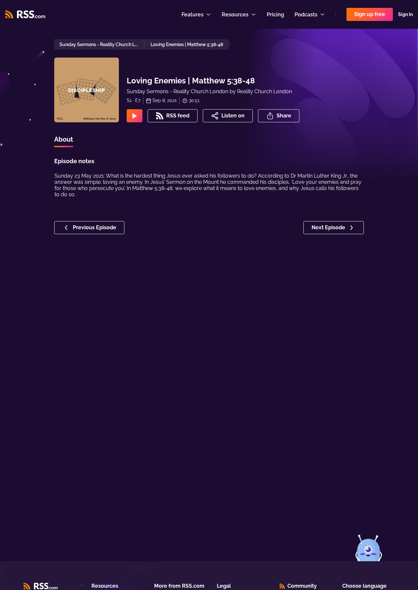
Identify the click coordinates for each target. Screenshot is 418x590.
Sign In (405, 14)
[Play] (134, 115)
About (63, 139)
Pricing (275, 14)
